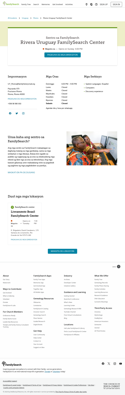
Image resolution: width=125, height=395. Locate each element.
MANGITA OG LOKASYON (62, 251)
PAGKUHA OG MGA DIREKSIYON (62, 55)
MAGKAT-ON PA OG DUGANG (21, 172)
